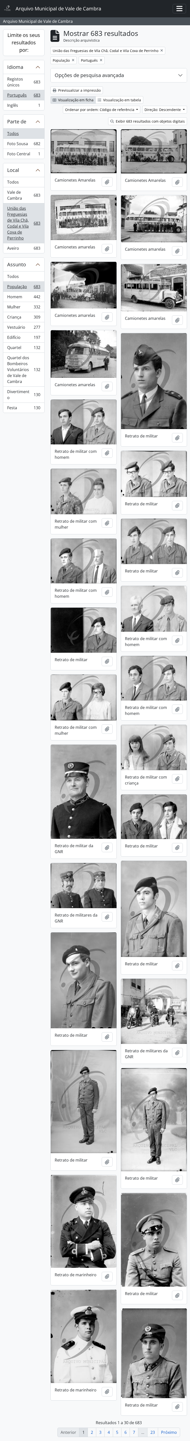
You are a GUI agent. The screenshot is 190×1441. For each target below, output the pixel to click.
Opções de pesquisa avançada (89, 75)
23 (152, 1432)
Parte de (16, 121)
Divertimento (23, 394)
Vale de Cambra (23, 195)
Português (23, 96)
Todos (13, 133)
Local (13, 170)
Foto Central (23, 155)
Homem (23, 298)
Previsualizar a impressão (79, 90)
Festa (23, 409)
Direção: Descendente (163, 109)
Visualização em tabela (121, 100)
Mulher (23, 308)
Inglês (23, 106)
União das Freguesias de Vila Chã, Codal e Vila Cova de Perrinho (23, 223)
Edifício (23, 339)
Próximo (169, 1432)
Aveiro (23, 249)
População (23, 288)
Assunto (16, 264)
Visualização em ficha (75, 100)
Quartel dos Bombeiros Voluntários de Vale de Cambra (23, 369)
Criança (23, 318)
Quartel (23, 349)
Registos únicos (23, 82)
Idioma (15, 67)
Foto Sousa (23, 145)
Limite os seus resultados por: (23, 42)
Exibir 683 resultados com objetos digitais (150, 121)
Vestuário (23, 328)
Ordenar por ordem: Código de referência (100, 109)
